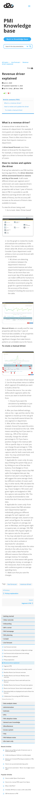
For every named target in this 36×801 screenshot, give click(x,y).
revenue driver (25, 584)
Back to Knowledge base (17, 39)
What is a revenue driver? (13, 103)
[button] (30, 68)
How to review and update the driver (16, 107)
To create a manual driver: (14, 110)
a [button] (29, 6)
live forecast (12, 584)
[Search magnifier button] (30, 46)
